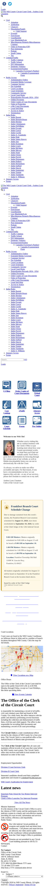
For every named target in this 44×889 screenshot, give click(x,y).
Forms (22, 426)
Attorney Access (37, 412)
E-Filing (6, 391)
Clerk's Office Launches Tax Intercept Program (19, 798)
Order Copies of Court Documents (22, 392)
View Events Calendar (23, 694)
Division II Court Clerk (10, 771)
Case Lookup (7, 412)
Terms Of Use (30, 885)
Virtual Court (37, 394)
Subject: (9, 874)
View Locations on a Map (23, 675)
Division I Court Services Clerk (13, 767)
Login (3, 9)
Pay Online (36, 426)
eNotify (22, 411)
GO (25, 359)
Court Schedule (7, 427)
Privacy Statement (16, 885)
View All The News (22, 802)
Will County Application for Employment (17, 782)
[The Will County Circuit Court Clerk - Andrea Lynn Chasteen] (22, 14)
